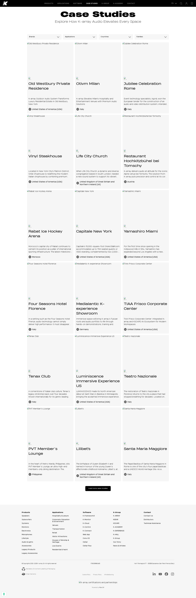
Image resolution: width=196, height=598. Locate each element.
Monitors (25, 527)
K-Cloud (86, 523)
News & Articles (119, 546)
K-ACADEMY (118, 3)
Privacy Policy (97, 574)
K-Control (87, 527)
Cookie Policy (86, 574)
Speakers (25, 516)
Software (87, 512)
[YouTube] (160, 574)
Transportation (58, 529)
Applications (57, 512)
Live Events (56, 546)
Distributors (148, 519)
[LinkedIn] (154, 574)
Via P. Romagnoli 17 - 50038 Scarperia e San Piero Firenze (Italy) (154, 563)
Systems (25, 523)
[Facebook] (166, 574)
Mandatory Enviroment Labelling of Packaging (40, 569)
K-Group (117, 512)
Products (26, 512)
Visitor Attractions (59, 536)
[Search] (181, 3)
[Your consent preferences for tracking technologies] (4, 594)
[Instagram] (172, 574)
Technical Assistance (152, 523)
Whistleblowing (109, 574)
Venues (55, 525)
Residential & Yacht (60, 549)
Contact (131, 3)
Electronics (26, 531)
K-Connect (87, 531)
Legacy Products (28, 549)
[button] (48, 3)
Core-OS (86, 538)
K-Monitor (87, 519)
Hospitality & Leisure (60, 516)
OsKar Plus (87, 546)
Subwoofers (27, 519)
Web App (86, 534)
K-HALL (116, 534)
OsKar (85, 542)
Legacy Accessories (30, 553)
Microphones (27, 534)
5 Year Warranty (31, 574)
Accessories (26, 546)
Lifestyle (25, 538)
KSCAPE (116, 523)
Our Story (117, 542)
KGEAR (115, 519)
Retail (54, 533)
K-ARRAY (116, 516)
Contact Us (148, 516)
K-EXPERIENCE (118, 531)
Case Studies (92, 3)
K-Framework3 (89, 516)
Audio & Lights (27, 542)
